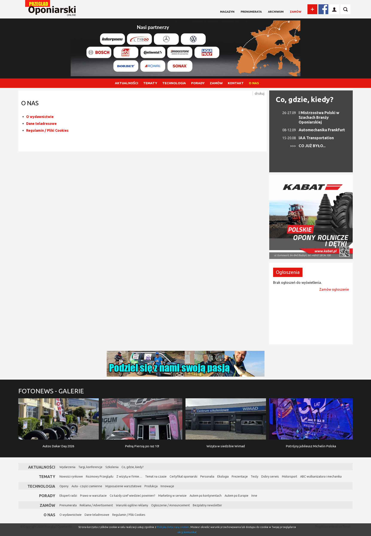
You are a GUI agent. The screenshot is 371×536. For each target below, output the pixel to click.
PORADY (198, 83)
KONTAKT (236, 83)
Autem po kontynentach (206, 495)
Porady (47, 495)
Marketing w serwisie (172, 495)
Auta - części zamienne (86, 486)
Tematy (47, 476)
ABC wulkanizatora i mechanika (321, 476)
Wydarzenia (67, 467)
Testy (254, 476)
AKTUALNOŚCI (126, 83)
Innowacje (167, 486)
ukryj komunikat (187, 532)
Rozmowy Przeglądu (99, 476)
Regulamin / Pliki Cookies (47, 130)
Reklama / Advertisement (96, 505)
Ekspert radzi (68, 495)
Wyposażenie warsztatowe (123, 486)
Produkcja (151, 486)
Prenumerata (251, 11)
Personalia (207, 476)
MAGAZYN (227, 11)
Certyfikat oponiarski (183, 476)
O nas (49, 515)
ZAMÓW (216, 83)
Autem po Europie (236, 495)
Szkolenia (112, 467)
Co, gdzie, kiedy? (304, 99)
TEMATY (150, 83)
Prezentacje (240, 476)
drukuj (260, 93)
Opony (63, 486)
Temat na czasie (156, 476)
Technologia (41, 486)
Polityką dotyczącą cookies (173, 527)
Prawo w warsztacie (93, 495)
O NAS (254, 83)
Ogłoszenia (288, 272)
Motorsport (289, 476)
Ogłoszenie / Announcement (170, 505)
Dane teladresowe (41, 123)
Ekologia (223, 476)
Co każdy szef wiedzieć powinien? (132, 495)
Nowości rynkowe (71, 476)
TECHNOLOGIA (174, 83)
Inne (254, 495)
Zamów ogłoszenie (334, 289)
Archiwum (276, 11)
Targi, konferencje (90, 467)
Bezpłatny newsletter (207, 505)
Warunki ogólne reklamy (132, 505)
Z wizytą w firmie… (129, 476)
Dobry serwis (270, 476)
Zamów (295, 11)
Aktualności (41, 467)
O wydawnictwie (40, 117)
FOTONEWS (51, 391)
